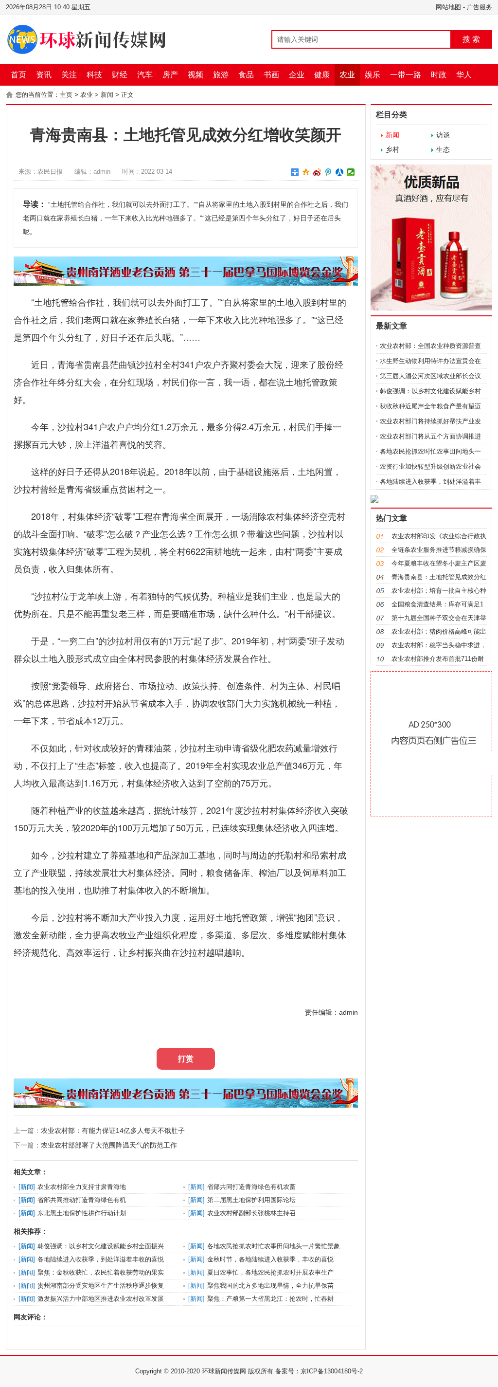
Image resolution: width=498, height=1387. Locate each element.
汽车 (145, 75)
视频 (195, 75)
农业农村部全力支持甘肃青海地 (81, 1186)
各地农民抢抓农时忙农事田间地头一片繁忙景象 (273, 1246)
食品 (246, 75)
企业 (296, 75)
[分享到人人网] (340, 172)
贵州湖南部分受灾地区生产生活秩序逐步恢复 (100, 1285)
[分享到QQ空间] (306, 172)
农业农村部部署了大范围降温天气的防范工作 (109, 1145)
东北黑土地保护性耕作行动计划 (81, 1213)
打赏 (186, 1059)
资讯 (44, 75)
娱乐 (372, 75)
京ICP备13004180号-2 (332, 1371)
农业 (347, 75)
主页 (66, 94)
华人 (464, 75)
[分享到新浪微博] (317, 172)
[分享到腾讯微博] (328, 172)
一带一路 (405, 75)
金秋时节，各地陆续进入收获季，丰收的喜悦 (270, 1259)
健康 (322, 75)
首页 (18, 75)
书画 (271, 75)
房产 (170, 75)
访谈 (443, 135)
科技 (94, 75)
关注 (69, 75)
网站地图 (448, 7)
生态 (443, 149)
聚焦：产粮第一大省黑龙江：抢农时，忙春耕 (270, 1298)
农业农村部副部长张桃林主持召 (251, 1213)
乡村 (392, 149)
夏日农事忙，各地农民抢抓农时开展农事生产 (270, 1272)
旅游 (221, 75)
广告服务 (479, 7)
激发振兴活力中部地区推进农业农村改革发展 (100, 1298)
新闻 (107, 94)
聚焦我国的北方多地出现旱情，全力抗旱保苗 (270, 1285)
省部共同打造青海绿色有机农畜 (251, 1186)
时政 (438, 75)
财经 (119, 75)
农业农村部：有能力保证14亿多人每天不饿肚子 (113, 1130)
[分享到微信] (351, 172)
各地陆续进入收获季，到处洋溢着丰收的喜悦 (100, 1259)
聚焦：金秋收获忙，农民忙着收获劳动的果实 (100, 1272)
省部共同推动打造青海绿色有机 (81, 1200)
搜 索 (471, 39)
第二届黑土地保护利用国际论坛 (251, 1200)
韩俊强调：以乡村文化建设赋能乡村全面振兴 (100, 1246)
